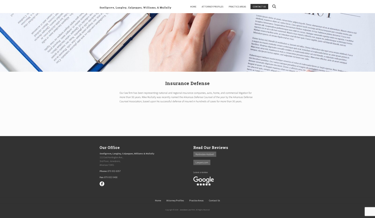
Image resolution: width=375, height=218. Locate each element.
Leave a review (200, 172)
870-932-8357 (114, 171)
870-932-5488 (110, 177)
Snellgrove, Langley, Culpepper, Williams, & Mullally (136, 7)
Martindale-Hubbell (205, 154)
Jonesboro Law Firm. (187, 209)
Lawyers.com (202, 162)
